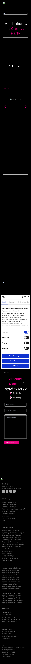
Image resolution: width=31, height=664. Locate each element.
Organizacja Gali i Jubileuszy (11, 540)
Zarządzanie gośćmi (8, 518)
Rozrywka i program (8, 511)
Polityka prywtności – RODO (11, 650)
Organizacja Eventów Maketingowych (14, 542)
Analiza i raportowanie (9, 502)
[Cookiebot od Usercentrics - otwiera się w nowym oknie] (22, 297)
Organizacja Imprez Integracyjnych (13, 544)
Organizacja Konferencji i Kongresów (14, 533)
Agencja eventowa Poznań (10, 579)
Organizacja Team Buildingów (11, 537)
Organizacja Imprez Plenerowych (12, 535)
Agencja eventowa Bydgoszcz (11, 568)
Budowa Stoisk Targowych (10, 530)
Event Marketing (7, 553)
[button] (27, 3)
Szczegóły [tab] (12, 302)
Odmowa (15, 365)
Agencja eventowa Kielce (10, 575)
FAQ (3, 645)
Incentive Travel (7, 549)
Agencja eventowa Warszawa (11, 586)
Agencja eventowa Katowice (11, 572)
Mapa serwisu (6, 657)
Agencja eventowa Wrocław (11, 589)
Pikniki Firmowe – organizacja (11, 546)
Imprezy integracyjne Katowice (12, 602)
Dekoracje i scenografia (9, 504)
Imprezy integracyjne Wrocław (12, 598)
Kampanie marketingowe (10, 558)
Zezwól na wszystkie (15, 356)
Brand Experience (7, 551)
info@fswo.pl (6, 638)
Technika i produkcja (8, 513)
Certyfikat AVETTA (8, 654)
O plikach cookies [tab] (23, 302)
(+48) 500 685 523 (10, 621)
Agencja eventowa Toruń (10, 584)
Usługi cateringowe (8, 516)
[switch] (26, 337)
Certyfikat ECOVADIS (9, 652)
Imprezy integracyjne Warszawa (12, 600)
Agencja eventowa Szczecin (11, 582)
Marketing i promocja (9, 507)
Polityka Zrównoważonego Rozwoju (13, 647)
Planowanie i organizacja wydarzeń (13, 509)
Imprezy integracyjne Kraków (11, 593)
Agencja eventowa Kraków (10, 577)
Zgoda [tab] (4, 302)
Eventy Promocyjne (8, 556)
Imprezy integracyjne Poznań (11, 596)
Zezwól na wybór (15, 361)
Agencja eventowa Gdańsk (10, 570)
